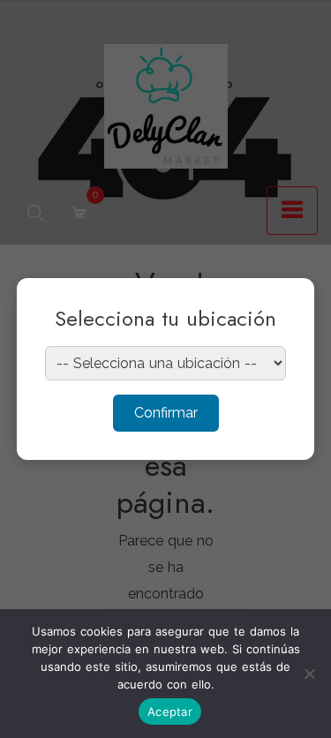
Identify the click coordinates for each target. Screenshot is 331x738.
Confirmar (166, 412)
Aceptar (169, 711)
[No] (309, 673)
